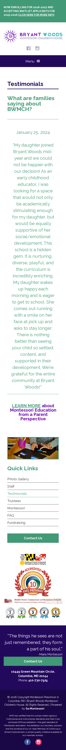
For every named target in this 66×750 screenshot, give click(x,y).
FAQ (10, 515)
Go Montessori (35, 708)
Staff (10, 486)
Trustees (14, 501)
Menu (29, 61)
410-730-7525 (38, 680)
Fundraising (16, 523)
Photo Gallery (18, 479)
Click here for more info (36, 14)
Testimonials (17, 494)
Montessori (16, 508)
